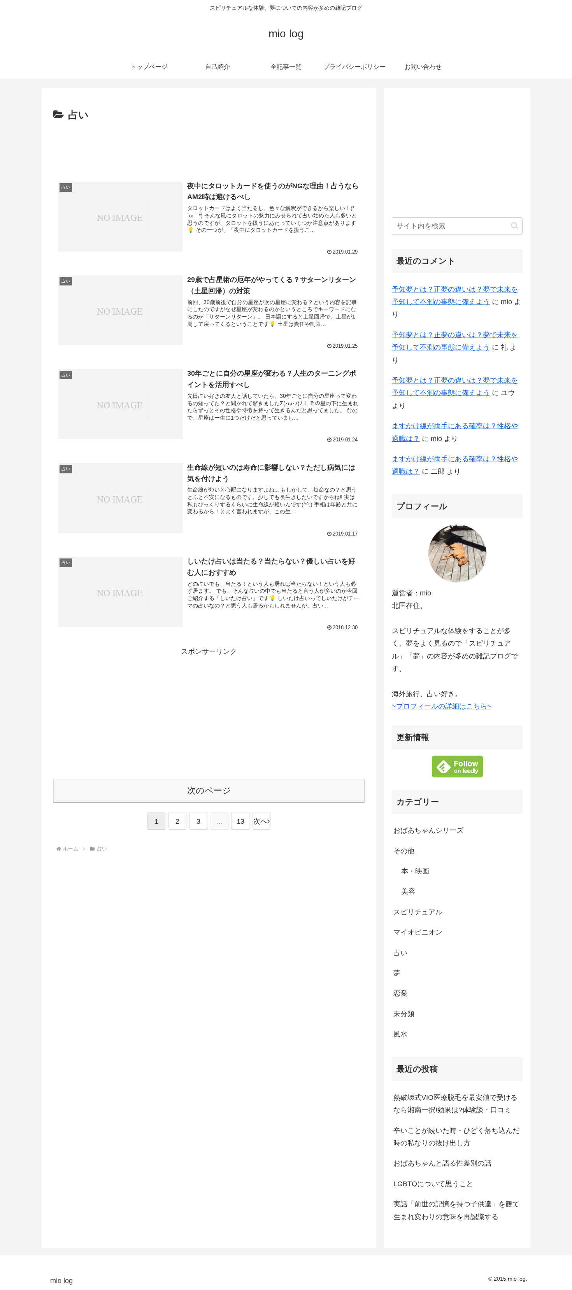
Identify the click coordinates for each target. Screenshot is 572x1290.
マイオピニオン (417, 932)
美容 (408, 892)
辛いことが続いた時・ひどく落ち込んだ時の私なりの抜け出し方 (456, 1137)
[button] (514, 225)
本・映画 (415, 871)
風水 (400, 1034)
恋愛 (400, 994)
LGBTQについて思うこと (433, 1184)
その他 (403, 851)
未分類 (403, 1014)
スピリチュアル (417, 912)
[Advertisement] (209, 145)
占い (400, 953)
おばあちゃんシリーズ (428, 831)
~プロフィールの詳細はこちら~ (441, 707)
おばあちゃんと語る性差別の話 (442, 1163)
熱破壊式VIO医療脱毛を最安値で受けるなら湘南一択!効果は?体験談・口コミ (455, 1104)
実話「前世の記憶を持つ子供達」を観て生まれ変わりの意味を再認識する (456, 1211)
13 (240, 821)
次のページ (209, 790)
